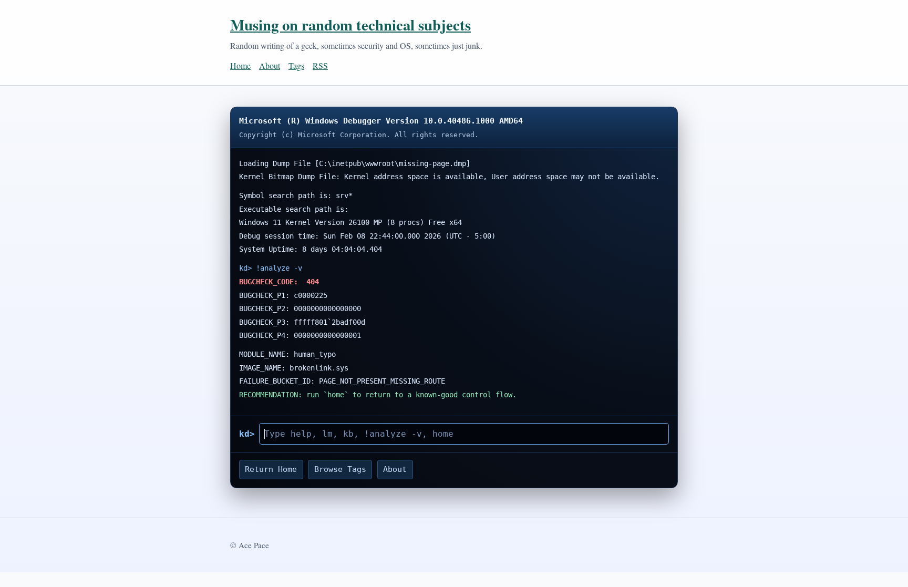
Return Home (271, 469)
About (269, 65)
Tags (296, 65)
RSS (320, 65)
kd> (247, 434)
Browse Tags (340, 469)
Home (240, 65)
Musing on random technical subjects (350, 25)
